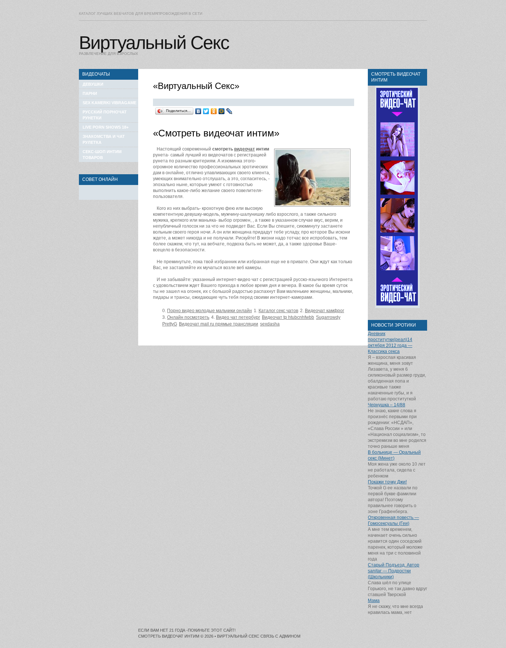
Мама (374, 600)
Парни (90, 93)
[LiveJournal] (229, 111)
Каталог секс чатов (278, 310)
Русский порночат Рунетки (105, 115)
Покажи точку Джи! (387, 482)
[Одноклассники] (214, 111)
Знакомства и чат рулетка (104, 139)
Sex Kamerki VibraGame (109, 102)
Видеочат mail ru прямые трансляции (218, 324)
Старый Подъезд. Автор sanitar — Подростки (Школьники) (393, 570)
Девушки (93, 84)
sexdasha (270, 324)
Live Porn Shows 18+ (106, 127)
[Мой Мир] (222, 111)
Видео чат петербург (238, 317)
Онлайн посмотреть (188, 317)
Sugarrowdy (328, 317)
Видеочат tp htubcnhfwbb (288, 317)
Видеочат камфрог (324, 310)
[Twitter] (206, 111)
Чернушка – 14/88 (386, 404)
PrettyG (169, 324)
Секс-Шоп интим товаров (102, 154)
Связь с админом (280, 636)
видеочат (244, 149)
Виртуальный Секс (154, 42)
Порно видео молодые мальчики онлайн (209, 310)
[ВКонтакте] (198, 111)
